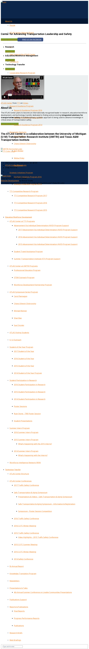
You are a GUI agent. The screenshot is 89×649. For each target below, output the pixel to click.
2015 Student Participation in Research (29, 392)
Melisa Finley (19, 158)
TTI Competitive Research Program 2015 (30, 210)
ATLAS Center (6, 103)
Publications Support (18, 599)
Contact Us (14, 61)
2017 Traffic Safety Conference (26, 485)
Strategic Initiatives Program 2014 (28, 184)
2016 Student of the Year (24, 358)
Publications (19, 625)
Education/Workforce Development (18, 217)
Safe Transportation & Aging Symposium (30, 492)
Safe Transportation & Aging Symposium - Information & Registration (46, 504)
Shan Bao (18, 318)
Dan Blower (18, 151)
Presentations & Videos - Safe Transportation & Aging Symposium (45, 497)
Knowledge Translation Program (23, 573)
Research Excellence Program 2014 (28, 125)
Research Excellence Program (21, 106)
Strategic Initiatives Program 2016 (28, 177)
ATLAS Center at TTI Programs (22, 221)
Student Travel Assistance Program (28, 251)
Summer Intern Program (20, 428)
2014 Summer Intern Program (26, 451)
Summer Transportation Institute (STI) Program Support (37, 259)
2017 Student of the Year (24, 351)
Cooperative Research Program (22, 73)
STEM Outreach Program (24, 277)
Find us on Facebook (31, 39)
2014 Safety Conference (23, 559)
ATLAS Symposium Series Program (24, 292)
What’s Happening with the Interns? (33, 455)
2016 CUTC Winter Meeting (25, 526)
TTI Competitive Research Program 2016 (30, 203)
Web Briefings (15, 640)
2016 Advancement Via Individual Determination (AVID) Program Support (47, 237)
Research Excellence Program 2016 (28, 110)
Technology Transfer (13, 470)
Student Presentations (23, 421)
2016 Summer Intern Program (26, 432)
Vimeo (25, 103)
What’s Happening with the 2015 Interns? (35, 444)
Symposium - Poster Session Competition (35, 511)
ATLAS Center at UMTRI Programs (24, 266)
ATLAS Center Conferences (21, 481)
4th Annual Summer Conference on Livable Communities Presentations (43, 592)
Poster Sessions (20, 406)
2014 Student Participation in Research (29, 399)
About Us (8, 21)
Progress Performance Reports (26, 618)
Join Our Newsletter (9, 39)
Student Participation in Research (23, 380)
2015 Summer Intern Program (26, 439)
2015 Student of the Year (24, 366)
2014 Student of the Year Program (28, 373)
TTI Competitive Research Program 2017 (30, 195)
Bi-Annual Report (17, 566)
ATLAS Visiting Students (19, 332)
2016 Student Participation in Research (29, 384)
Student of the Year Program (21, 347)
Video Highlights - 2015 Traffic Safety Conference (38, 537)
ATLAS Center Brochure (19, 474)
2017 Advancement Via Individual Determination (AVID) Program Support (47, 230)
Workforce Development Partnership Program (33, 285)
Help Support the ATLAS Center (22, 54)
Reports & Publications (19, 607)
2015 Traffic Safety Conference (26, 533)
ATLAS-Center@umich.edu (15, 165)
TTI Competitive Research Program (24, 191)
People (12, 25)
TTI (18, 103)
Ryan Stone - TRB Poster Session (27, 413)
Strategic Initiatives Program (21, 172)
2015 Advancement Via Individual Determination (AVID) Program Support (47, 244)
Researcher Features (18, 132)
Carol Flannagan (20, 296)
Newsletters (14, 581)
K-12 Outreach (15, 340)
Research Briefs (16, 633)
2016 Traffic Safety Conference (26, 518)
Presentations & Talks (19, 588)
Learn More (10, 51)
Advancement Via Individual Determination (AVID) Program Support (41, 225)
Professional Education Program (27, 270)
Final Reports (19, 611)
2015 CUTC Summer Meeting (25, 544)
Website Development (10, 180)
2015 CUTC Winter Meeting (25, 552)
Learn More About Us (10, 124)
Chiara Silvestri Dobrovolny (25, 143)
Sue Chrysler (19, 325)
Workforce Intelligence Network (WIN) (25, 462)
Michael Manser (20, 311)
